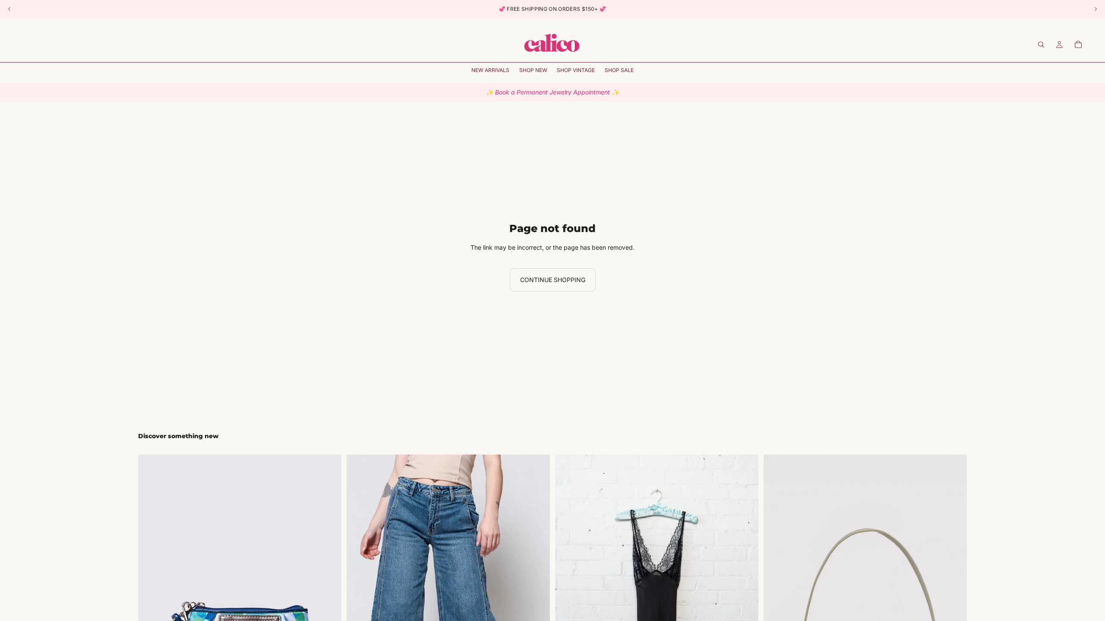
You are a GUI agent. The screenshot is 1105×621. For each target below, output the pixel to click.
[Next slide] (328, 607)
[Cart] (1078, 44)
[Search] (1041, 44)
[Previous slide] (151, 607)
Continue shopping (552, 279)
